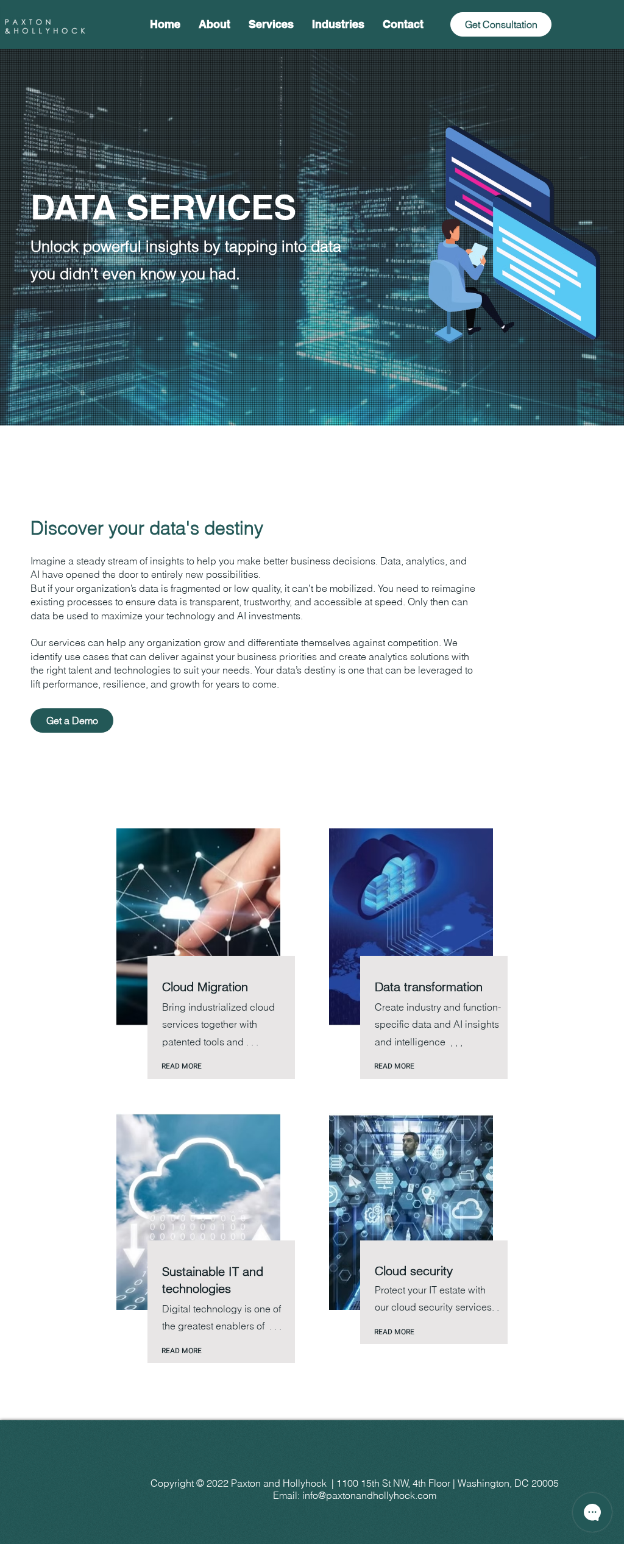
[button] (271, 24)
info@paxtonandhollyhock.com (369, 1495)
